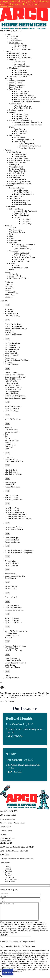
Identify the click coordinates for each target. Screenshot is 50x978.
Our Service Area (15, 230)
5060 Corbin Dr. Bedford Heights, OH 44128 (17, 847)
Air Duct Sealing (25, 224)
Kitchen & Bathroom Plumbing (20, 121)
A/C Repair (13, 37)
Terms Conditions (26, 859)
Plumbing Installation (17, 81)
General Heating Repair (18, 53)
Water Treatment (15, 104)
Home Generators (15, 177)
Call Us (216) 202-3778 (9, 811)
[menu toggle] (1, 682)
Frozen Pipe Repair (16, 87)
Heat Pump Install (20, 72)
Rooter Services (20, 137)
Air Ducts (17, 217)
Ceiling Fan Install (16, 167)
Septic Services (14, 198)
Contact (7, 272)
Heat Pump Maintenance (23, 74)
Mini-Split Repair (20, 45)
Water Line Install (20, 133)
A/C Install (13, 39)
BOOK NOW (5, 31)
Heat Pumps (13, 68)
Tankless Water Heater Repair (25, 98)
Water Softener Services (23, 106)
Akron (11, 754)
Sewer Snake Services (27, 148)
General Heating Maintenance (20, 58)
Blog (11, 234)
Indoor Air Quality (16, 209)
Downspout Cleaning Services (30, 146)
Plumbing (8, 79)
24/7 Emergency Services (18, 278)
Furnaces (12, 60)
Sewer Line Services (16, 188)
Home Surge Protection (18, 171)
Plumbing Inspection (16, 85)
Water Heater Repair (21, 91)
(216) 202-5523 (15, 771)
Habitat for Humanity (22, 253)
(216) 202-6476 (15, 736)
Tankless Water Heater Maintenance (27, 102)
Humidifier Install (20, 213)
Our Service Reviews (17, 232)
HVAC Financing (20, 247)
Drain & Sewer (14, 135)
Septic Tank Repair (21, 203)
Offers (11, 270)
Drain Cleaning (19, 142)
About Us (8, 226)
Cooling (8, 34)
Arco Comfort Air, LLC (19, 724)
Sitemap (4, 859)
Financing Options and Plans (24, 245)
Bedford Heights (19, 718)
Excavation (9, 186)
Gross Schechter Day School (24, 257)
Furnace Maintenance (22, 66)
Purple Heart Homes (21, 261)
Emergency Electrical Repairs (20, 184)
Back (7, 305)
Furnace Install (19, 64)
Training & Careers (21, 268)
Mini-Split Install (20, 47)
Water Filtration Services (23, 108)
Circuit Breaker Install (17, 173)
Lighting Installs (15, 165)
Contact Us (13, 274)
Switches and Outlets (17, 169)
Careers (12, 263)
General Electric (15, 152)
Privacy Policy (13, 859)
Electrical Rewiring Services (19, 161)
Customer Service (15, 276)
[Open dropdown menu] (12, 282)
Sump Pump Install (21, 116)
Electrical (8, 150)
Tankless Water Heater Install (24, 100)
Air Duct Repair (24, 219)
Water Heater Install (21, 93)
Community (13, 251)
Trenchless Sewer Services (23, 194)
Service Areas (10, 881)
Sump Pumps (14, 112)
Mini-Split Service (16, 43)
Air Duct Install (24, 221)
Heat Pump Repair (21, 70)
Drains (11, 127)
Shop (11, 236)
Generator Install (20, 179)
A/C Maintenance (15, 41)
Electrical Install (20, 156)
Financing (13, 242)
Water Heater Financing (22, 249)
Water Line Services (16, 196)
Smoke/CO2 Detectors (17, 163)
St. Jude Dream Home (22, 255)
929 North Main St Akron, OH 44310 (14, 851)
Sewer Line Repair (21, 190)
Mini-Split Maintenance (22, 49)
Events (11, 238)
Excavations (9, 877)
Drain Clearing (19, 129)
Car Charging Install (16, 175)
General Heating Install (17, 55)
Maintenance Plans (16, 240)
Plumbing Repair (15, 83)
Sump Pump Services (22, 119)
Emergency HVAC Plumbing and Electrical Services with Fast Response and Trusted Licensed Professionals (24, 4)
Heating (7, 51)
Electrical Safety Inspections (19, 182)
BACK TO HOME (7, 701)
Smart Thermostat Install (18, 76)
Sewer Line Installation (22, 192)
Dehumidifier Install (21, 215)
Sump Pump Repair (21, 114)
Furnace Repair (19, 62)
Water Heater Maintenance (23, 95)
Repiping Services (16, 110)
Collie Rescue (19, 259)
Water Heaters (14, 89)
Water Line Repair (20, 131)
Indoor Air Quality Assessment (25, 211)
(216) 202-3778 (16, 31)
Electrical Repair (20, 154)
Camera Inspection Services (24, 140)
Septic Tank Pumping (22, 200)
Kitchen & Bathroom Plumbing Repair (28, 123)
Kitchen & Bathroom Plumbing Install (28, 125)
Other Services (10, 207)
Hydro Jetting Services (27, 144)
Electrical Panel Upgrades (18, 158)
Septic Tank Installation (22, 205)
